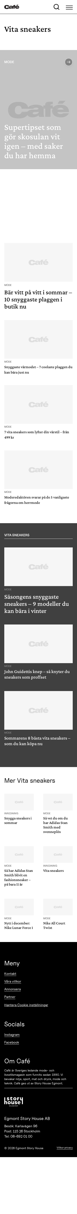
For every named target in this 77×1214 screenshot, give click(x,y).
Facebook (11, 1042)
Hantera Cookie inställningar (26, 1005)
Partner (9, 997)
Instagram (12, 1035)
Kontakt (10, 974)
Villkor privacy (65, 1147)
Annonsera (12, 989)
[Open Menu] (69, 6)
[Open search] (56, 6)
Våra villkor (12, 981)
